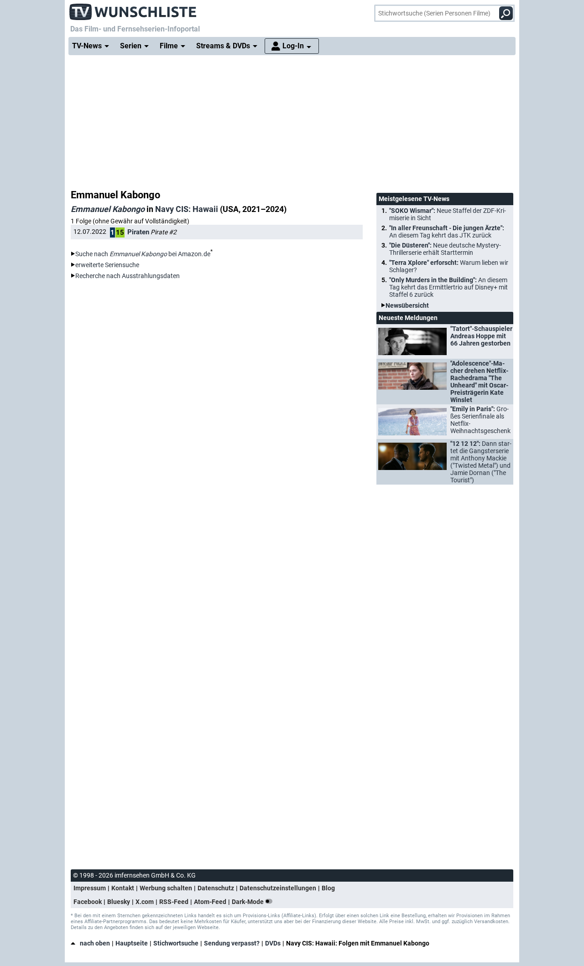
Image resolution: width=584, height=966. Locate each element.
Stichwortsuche (175, 943)
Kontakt (122, 888)
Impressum (89, 888)
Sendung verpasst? (232, 943)
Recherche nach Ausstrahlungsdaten (127, 275)
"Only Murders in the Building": (448, 287)
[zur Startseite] (133, 9)
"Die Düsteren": (445, 249)
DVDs (273, 943)
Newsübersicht (407, 305)
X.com (145, 901)
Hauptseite (131, 943)
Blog (328, 888)
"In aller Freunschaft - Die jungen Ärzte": (446, 231)
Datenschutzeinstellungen (278, 888)
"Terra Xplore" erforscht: (448, 266)
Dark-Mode (248, 901)
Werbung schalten (166, 888)
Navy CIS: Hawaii (186, 209)
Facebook (87, 901)
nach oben (95, 943)
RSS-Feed (173, 901)
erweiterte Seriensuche (107, 265)
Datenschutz (216, 888)
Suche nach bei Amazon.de (142, 254)
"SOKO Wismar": (447, 214)
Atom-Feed (210, 901)
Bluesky (118, 901)
